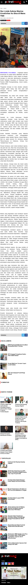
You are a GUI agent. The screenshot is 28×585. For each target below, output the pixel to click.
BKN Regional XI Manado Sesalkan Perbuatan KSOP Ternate (18, 345)
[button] (26, 0)
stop (9, 20)
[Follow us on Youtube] (12, 563)
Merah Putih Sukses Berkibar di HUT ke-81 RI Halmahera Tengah (17, 489)
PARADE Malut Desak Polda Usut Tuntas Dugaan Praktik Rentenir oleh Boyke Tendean (21, 419)
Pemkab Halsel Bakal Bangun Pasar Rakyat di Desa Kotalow (6, 452)
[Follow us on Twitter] (6, 563)
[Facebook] (26, 23)
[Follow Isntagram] (9, 563)
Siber (8, 582)
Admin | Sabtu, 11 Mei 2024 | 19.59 (6, 18)
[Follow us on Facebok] (2, 563)
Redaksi (3, 582)
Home (1, 8)
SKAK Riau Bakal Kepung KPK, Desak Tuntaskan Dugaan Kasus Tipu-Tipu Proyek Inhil (17, 472)
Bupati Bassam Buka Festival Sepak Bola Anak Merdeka (16, 525)
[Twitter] (23, 23)
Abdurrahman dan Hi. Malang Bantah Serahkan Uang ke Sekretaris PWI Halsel (16, 508)
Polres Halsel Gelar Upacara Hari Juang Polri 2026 (17, 543)
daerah (5, 8)
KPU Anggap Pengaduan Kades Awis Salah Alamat (17, 355)
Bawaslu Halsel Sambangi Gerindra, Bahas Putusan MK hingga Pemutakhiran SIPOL (21, 436)
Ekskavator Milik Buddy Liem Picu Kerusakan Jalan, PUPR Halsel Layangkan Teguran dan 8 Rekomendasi (17, 536)
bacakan (4, 20)
